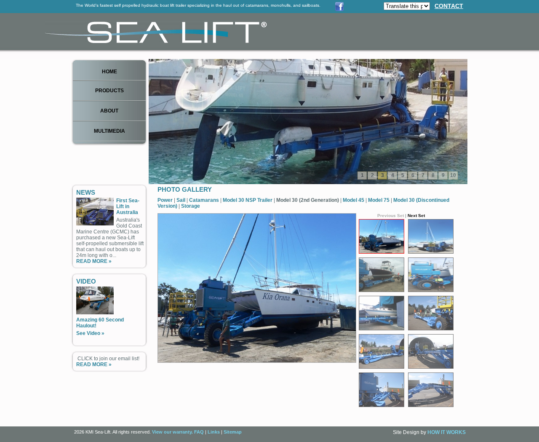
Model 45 (354, 200)
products (109, 91)
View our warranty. (172, 431)
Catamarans (204, 200)
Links (214, 431)
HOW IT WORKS (446, 432)
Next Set (416, 215)
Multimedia (109, 131)
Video (86, 281)
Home (109, 72)
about (109, 111)
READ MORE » (94, 261)
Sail (181, 200)
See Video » (90, 333)
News (85, 192)
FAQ (199, 431)
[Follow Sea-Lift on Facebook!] (339, 9)
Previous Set (390, 215)
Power (165, 200)
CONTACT (449, 6)
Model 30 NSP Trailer (248, 200)
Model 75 (379, 200)
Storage (190, 206)
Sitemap (233, 431)
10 (453, 175)
